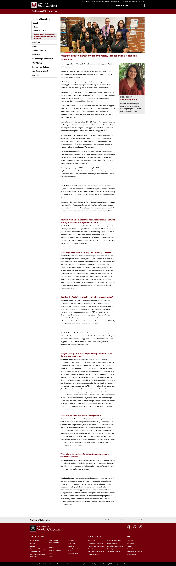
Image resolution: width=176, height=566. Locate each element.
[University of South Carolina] (45, 528)
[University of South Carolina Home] (44, 5)
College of (44, 11)
